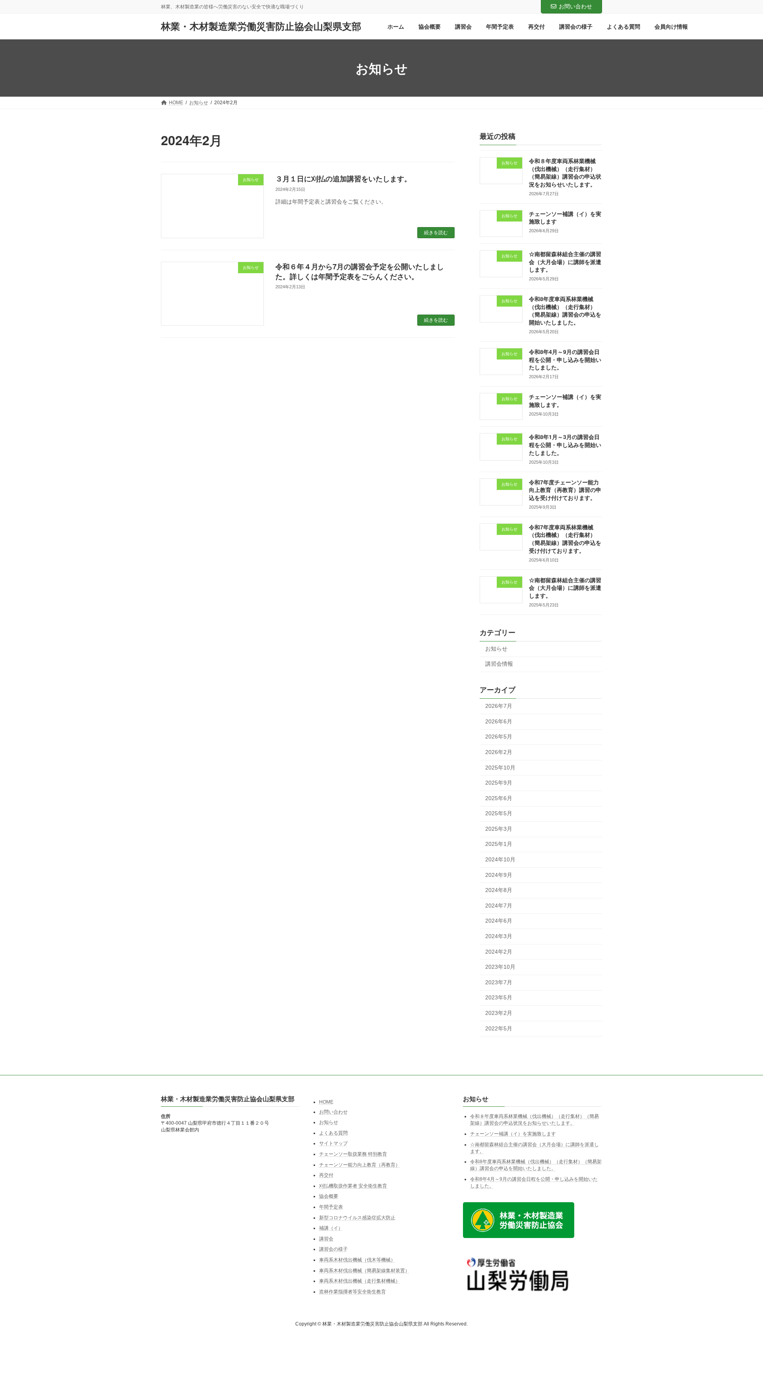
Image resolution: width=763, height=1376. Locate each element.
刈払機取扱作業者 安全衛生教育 (353, 1186)
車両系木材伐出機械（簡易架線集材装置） (364, 1270)
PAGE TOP (738, 1327)
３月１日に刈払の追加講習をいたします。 (343, 178)
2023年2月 (498, 1013)
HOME (326, 1102)
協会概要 (328, 1196)
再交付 (326, 1175)
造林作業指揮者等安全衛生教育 (352, 1291)
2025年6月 (498, 798)
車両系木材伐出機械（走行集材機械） (359, 1281)
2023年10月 (500, 967)
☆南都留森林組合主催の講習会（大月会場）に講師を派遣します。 (565, 261)
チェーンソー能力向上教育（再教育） (359, 1164)
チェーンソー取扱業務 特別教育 (353, 1154)
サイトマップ (333, 1143)
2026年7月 (498, 706)
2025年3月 (498, 829)
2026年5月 (498, 737)
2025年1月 (498, 844)
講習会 (326, 1239)
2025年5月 (498, 813)
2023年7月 (498, 982)
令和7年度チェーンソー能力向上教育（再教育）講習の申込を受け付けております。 (565, 489)
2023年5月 (498, 998)
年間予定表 (331, 1207)
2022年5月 (498, 1028)
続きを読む (436, 232)
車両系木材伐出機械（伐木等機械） (357, 1260)
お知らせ (496, 648)
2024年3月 (498, 936)
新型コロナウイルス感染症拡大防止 (357, 1217)
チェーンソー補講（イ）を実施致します (513, 1134)
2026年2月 (498, 752)
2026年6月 (498, 721)
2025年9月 (498, 783)
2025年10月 (500, 767)
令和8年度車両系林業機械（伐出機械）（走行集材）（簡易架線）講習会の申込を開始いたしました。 (565, 311)
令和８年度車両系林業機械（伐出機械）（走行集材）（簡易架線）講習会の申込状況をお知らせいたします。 (565, 172)
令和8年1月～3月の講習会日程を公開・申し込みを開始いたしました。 (565, 445)
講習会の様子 (333, 1249)
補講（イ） (331, 1228)
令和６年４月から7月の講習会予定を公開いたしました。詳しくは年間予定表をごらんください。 (359, 271)
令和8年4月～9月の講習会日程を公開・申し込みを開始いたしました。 (565, 359)
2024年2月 (498, 951)
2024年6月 (498, 921)
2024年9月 (498, 875)
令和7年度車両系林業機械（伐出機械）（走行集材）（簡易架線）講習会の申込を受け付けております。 (565, 538)
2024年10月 (500, 859)
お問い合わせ (575, 6)
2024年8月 (498, 890)
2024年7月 (498, 905)
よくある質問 (333, 1133)
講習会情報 (499, 664)
